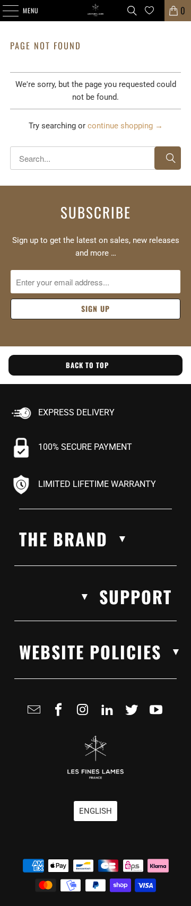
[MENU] (5, 10)
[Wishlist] (149, 10)
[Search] (132, 10)
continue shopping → (125, 125)
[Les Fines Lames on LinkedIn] (109, 714)
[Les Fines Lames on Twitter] (133, 714)
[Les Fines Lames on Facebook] (60, 714)
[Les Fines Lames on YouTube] (158, 714)
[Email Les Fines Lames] (36, 714)
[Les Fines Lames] (95, 10)
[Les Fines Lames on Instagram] (85, 714)
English (95, 811)
